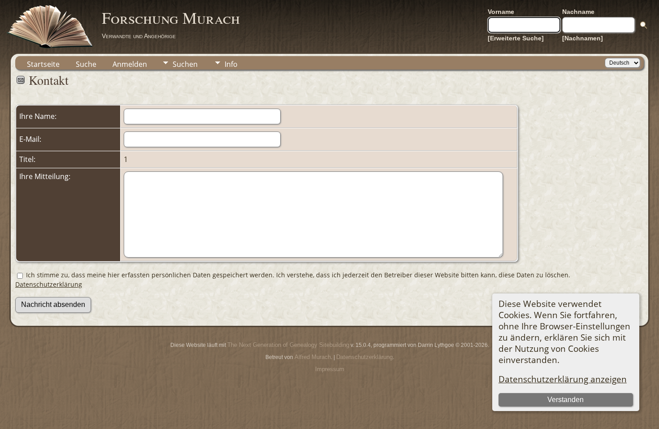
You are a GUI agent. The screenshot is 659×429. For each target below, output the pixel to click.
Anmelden (130, 64)
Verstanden (565, 399)
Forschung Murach (171, 17)
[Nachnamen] (582, 38)
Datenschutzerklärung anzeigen (563, 379)
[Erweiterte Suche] (516, 38)
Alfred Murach (313, 357)
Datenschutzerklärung (48, 284)
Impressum (329, 369)
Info (231, 64)
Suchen (185, 64)
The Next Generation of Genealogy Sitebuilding (288, 344)
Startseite (43, 64)
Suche (86, 64)
